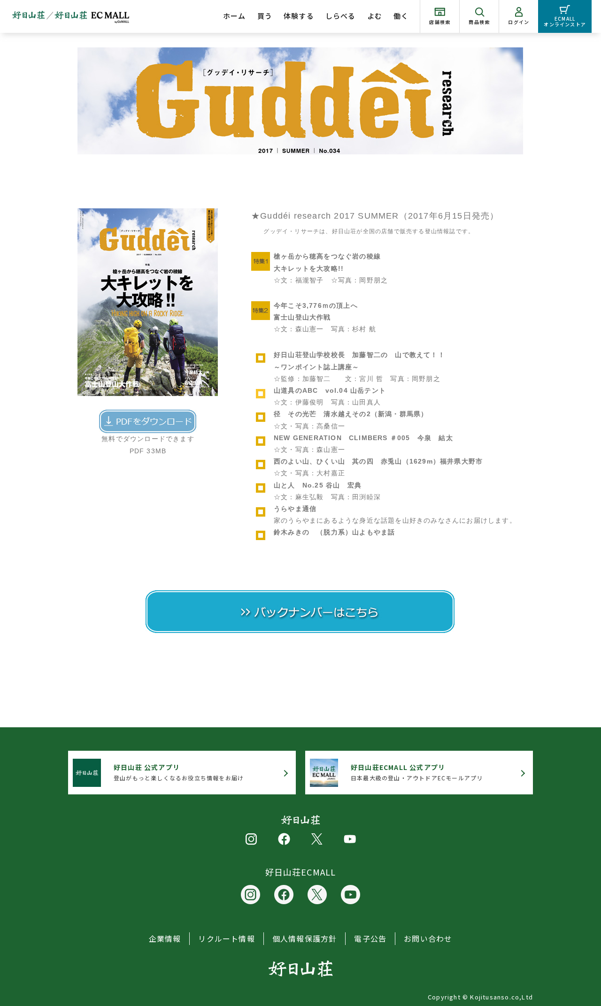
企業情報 (165, 938)
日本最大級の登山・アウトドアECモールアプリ (417, 772)
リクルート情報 (226, 938)
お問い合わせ (428, 938)
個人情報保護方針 (304, 938)
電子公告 (370, 938)
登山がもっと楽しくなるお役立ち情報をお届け (179, 772)
